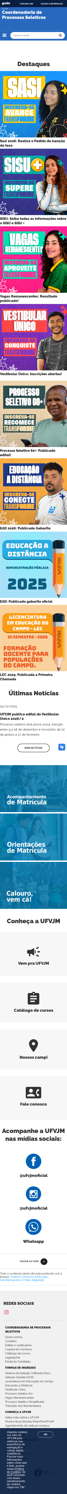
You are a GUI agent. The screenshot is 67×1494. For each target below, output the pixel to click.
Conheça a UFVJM (18, 1412)
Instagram (6, 1312)
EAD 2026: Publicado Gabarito (25, 528)
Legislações (12, 1357)
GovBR (6, 3)
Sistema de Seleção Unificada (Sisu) (27, 1373)
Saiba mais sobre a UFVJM (22, 1417)
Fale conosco (33, 1101)
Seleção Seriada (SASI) (19, 1377)
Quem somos (14, 1337)
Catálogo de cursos (17, 1353)
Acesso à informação (52, 4)
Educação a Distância (18, 1385)
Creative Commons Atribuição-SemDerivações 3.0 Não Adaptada (24, 1278)
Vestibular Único (15, 1389)
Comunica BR (26, 4)
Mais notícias (33, 748)
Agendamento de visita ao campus (27, 1425)
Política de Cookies (15, 1470)
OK (45, 1434)
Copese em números (18, 1349)
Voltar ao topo (29, 1261)
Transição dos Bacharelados (23, 1405)
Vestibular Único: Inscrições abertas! (31, 374)
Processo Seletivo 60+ (19, 1393)
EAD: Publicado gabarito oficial (26, 601)
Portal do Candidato (18, 1361)
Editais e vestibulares (18, 1345)
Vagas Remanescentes (19, 1397)
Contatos (11, 1341)
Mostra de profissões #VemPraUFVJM (29, 1421)
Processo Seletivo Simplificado (24, 1401)
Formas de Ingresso (20, 1367)
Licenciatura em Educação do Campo (29, 1381)
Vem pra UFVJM (33, 961)
